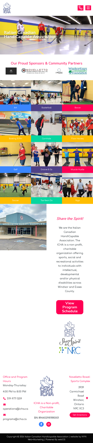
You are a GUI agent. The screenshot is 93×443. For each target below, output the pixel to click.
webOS (61, 440)
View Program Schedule (70, 307)
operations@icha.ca (15, 408)
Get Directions (80, 415)
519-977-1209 (14, 398)
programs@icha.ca (15, 419)
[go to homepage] (8, 8)
